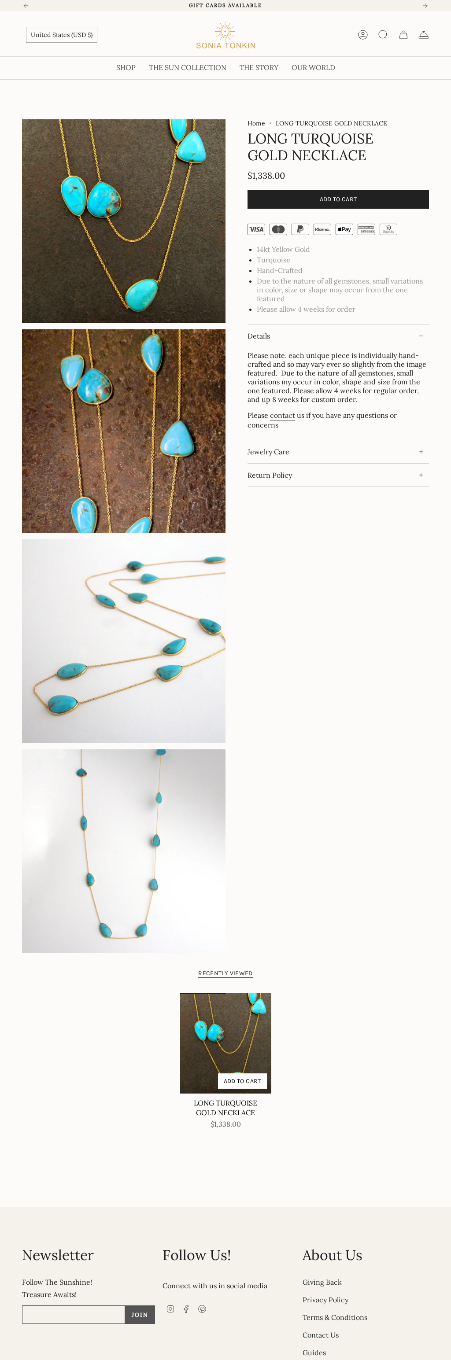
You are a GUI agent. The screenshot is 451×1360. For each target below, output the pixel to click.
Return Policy (270, 475)
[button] (126, 68)
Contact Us (321, 1335)
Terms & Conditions (335, 1317)
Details (259, 336)
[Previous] (26, 6)
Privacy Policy (325, 1299)
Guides (314, 1352)
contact (282, 415)
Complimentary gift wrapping (225, 5)
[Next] (425, 6)
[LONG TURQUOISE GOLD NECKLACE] (225, 1043)
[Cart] (403, 34)
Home (256, 123)
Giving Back (322, 1282)
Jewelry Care (268, 451)
